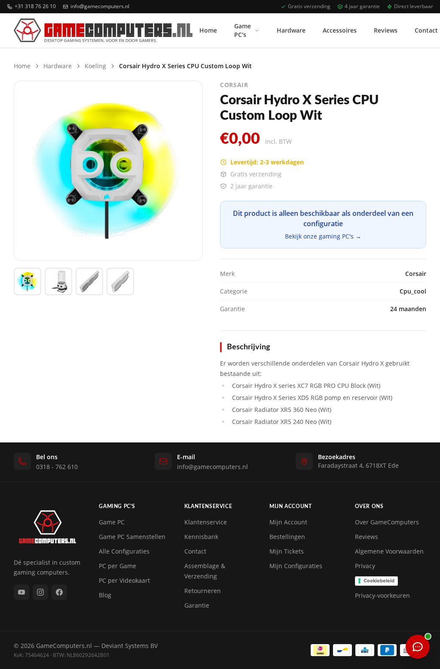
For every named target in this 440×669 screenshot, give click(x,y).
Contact (195, 551)
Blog (105, 595)
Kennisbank (201, 537)
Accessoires (340, 30)
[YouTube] (21, 592)
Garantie (196, 605)
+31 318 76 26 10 (35, 6)
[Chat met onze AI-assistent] (418, 647)
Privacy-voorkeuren (382, 595)
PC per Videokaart (124, 580)
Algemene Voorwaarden (389, 551)
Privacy (365, 566)
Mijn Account (288, 522)
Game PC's (242, 30)
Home (208, 30)
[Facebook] (59, 592)
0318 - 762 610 (57, 467)
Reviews (385, 30)
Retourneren (202, 591)
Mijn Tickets (286, 551)
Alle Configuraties (124, 551)
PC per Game (117, 566)
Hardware (291, 30)
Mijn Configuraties (295, 566)
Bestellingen (287, 537)
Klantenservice (205, 522)
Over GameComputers (387, 522)
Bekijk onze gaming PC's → (323, 236)
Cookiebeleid (379, 581)
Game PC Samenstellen (132, 537)
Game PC (112, 522)
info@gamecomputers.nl (99, 6)
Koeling (95, 66)
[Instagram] (40, 592)
